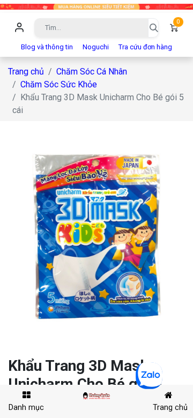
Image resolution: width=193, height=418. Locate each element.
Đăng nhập (19, 28)
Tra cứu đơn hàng (145, 47)
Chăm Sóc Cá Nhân (91, 71)
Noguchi (96, 47)
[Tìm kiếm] (153, 28)
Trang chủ (26, 71)
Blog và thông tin (47, 47)
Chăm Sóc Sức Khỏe (58, 84)
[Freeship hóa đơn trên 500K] (96, 6)
